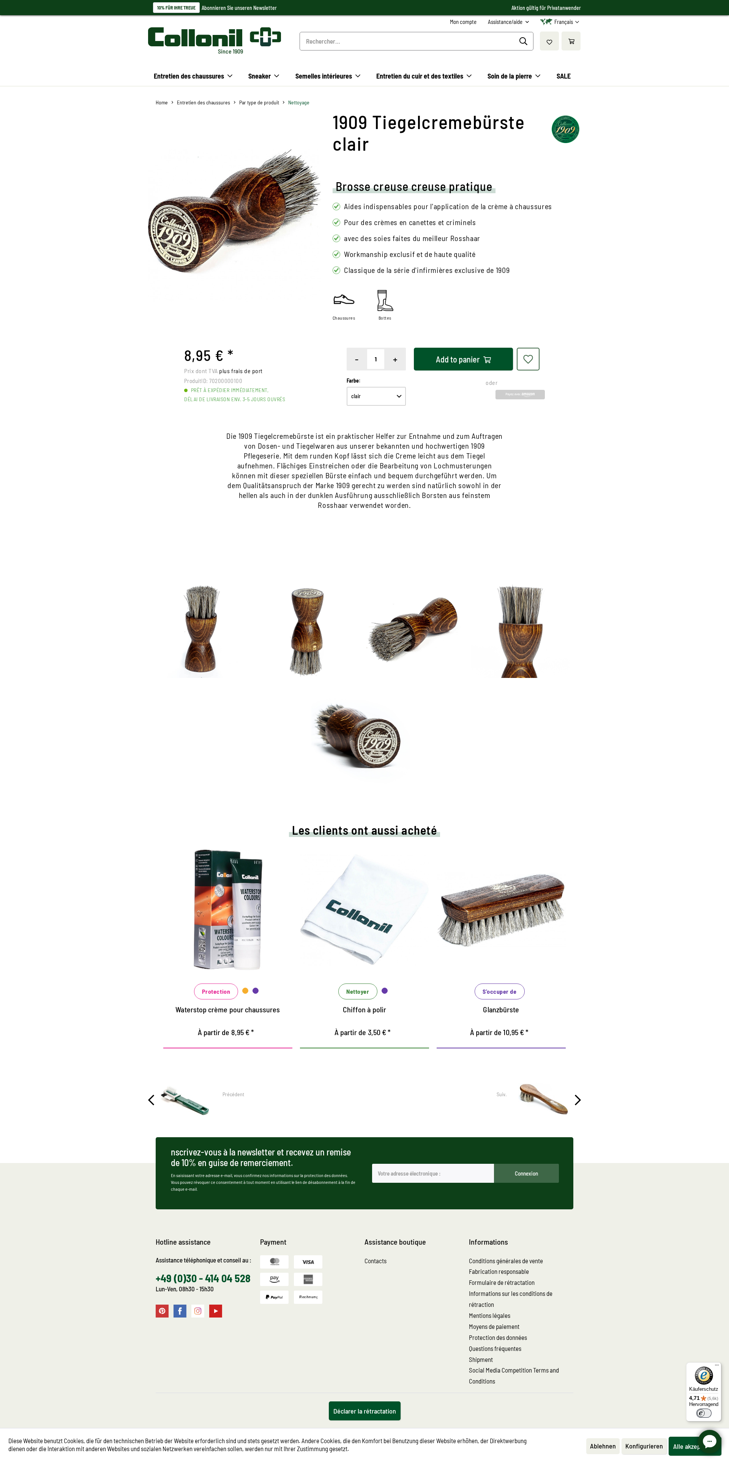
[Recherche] (524, 41)
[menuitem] (463, 22)
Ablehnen (603, 1446)
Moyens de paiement (494, 1326)
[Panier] (571, 41)
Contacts (375, 1260)
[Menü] (716, 1366)
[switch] (704, 1413)
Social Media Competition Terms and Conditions (514, 1375)
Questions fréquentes (495, 1348)
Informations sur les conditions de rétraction (510, 1298)
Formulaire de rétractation (502, 1282)
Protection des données (498, 1337)
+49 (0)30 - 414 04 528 (203, 1278)
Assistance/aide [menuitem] (506, 21)
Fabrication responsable (499, 1271)
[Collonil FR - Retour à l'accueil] (214, 36)
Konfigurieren (644, 1446)
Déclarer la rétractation (364, 1411)
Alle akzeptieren (695, 1446)
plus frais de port (241, 370)
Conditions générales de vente (506, 1260)
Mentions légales (489, 1315)
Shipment (481, 1359)
